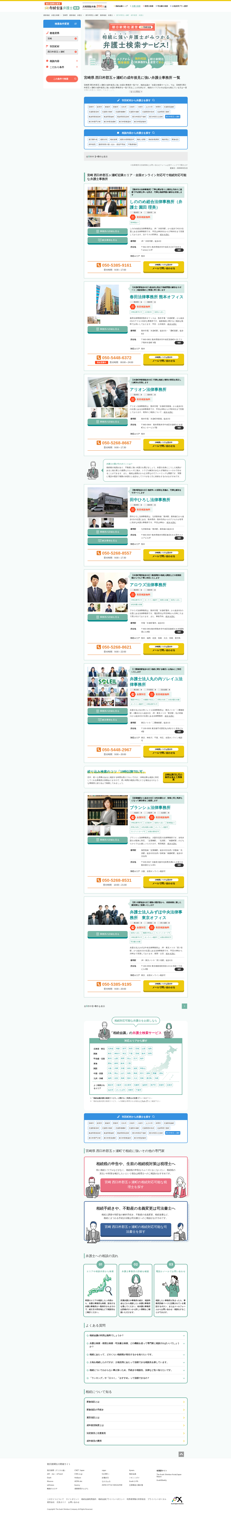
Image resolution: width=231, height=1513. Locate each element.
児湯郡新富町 (94, 112)
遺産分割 (103, 139)
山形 (143, 1049)
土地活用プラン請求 (180, 6)
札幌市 (136, 1085)
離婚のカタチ (52, 1489)
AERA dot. (78, 1481)
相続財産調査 (154, 139)
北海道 (110, 1049)
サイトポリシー (72, 1499)
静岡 (116, 1063)
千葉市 (138, 1090)
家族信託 (175, 139)
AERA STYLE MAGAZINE (112, 1485)
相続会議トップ (122, 6)
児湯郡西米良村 (148, 112)
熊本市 (149, 212)
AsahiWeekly (162, 1480)
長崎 (122, 1078)
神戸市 (153, 1085)
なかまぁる (106, 1481)
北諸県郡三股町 (163, 112)
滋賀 (135, 1068)
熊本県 (136, 212)
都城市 (107, 107)
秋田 (130, 1049)
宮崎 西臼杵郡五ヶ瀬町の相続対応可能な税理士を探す (136, 1184)
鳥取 (129, 1073)
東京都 (136, 690)
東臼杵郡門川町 (95, 122)
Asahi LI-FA (133, 1481)
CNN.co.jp (78, 1474)
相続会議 (132, 1474)
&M (48, 1474)
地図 (179, 250)
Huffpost (77, 1478)
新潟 (109, 1058)
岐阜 (122, 1063)
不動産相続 (132, 144)
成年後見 (92, 144)
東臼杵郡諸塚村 (140, 122)
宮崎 (142, 1078)
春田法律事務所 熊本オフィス (157, 297)
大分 (135, 1078)
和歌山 (142, 1068)
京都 (122, 1068)
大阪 (109, 1068)
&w (53, 1474)
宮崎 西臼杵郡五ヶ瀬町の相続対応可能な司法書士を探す (136, 1229)
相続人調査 (141, 139)
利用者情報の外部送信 (136, 1499)
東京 (109, 1053)
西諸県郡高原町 (123, 117)
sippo (104, 1470)
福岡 (109, 1078)
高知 (161, 1073)
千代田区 (150, 690)
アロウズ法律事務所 (148, 585)
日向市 (123, 107)
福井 (142, 1058)
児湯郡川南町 (107, 112)
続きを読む (164, 234)
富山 (129, 1058)
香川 (142, 1073)
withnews (50, 1485)
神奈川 (117, 1053)
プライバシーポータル (157, 1499)
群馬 (150, 1053)
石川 (135, 1058)
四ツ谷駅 (163, 923)
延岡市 (99, 107)
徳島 (148, 1073)
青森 (118, 1049)
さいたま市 (120, 1090)
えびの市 (149, 107)
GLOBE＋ (106, 1474)
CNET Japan (79, 1470)
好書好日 (105, 1478)
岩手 (124, 1049)
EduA (49, 1478)
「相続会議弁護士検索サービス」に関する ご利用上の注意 (114, 1098)
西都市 (115, 107)
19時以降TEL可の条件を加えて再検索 (173, 777)
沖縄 (156, 1078)
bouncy (77, 1485)
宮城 (137, 1049)
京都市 (161, 1085)
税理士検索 (149, 6)
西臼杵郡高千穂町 (139, 117)
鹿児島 (149, 1078)
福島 (150, 1049)
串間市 (158, 107)
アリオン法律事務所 (148, 389)
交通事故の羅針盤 (136, 1485)
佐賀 (116, 1078)
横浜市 (110, 1085)
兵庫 (116, 1068)
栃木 (143, 1053)
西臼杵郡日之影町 (156, 117)
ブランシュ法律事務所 (150, 807)
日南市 (132, 107)
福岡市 (145, 1085)
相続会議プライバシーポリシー (111, 1499)
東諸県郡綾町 (109, 117)
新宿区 (149, 923)
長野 (122, 1058)
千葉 (130, 1053)
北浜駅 (163, 813)
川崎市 (130, 1090)
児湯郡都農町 (120, 112)
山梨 (116, 1058)
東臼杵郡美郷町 (110, 122)
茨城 (137, 1053)
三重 (129, 1063)
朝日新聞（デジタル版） (56, 1470)
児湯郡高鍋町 (169, 107)
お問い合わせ (73, 1502)
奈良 (129, 1068)
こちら (143, 1101)
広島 (109, 1073)
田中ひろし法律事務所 (150, 499)
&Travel (60, 1474)
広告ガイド (61, 1502)
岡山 (116, 1073)
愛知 (109, 1063)
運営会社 (51, 1502)
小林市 (140, 107)
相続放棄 (113, 139)
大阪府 (136, 813)
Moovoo (50, 1481)
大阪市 (149, 813)
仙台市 (110, 1090)
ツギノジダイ (134, 1478)
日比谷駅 (164, 690)
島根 (135, 1073)
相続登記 (165, 139)
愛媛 (154, 1073)
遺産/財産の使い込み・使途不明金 (112, 144)
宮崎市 (91, 107)
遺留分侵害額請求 (127, 139)
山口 (122, 1073)
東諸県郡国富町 (95, 117)
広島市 (169, 1085)
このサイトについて (55, 1499)
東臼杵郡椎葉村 (125, 122)
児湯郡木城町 (134, 112)
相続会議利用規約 (88, 1499)
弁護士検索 (136, 6)
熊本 (129, 1078)
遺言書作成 (93, 139)
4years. (132, 1470)
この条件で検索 (60, 79)
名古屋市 (127, 1085)
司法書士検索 (162, 6)
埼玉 (124, 1053)
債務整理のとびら (81, 1489)
